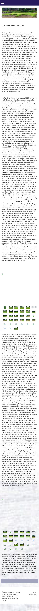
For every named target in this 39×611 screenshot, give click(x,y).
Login (35, 592)
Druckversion (8, 592)
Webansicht (33, 594)
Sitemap (17, 592)
